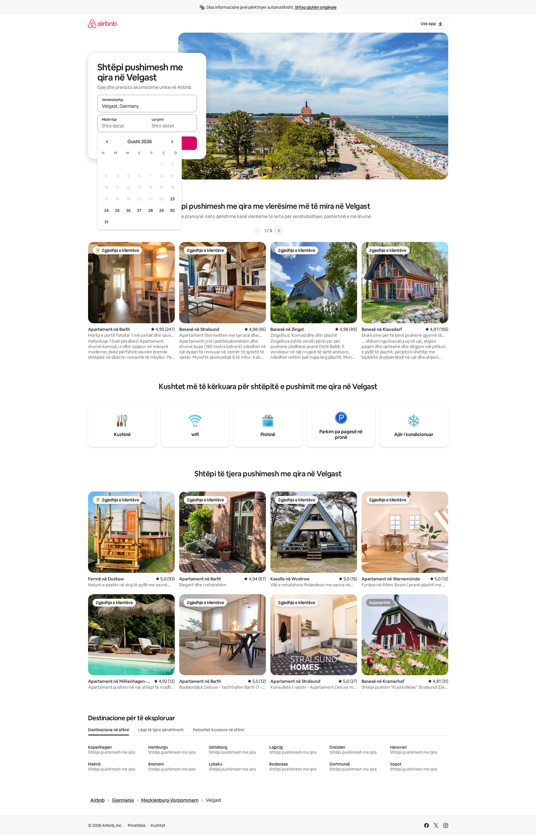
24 (106, 210)
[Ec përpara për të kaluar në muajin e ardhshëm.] (172, 141)
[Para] (278, 230)
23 (172, 198)
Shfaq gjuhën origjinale (316, 7)
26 (128, 210)
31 (106, 222)
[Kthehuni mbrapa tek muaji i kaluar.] (107, 141)
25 (117, 210)
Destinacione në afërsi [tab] (108, 729)
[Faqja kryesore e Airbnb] (102, 23)
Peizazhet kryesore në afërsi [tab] (218, 729)
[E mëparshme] (257, 230)
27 (139, 210)
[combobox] (147, 106)
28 (150, 210)
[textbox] (122, 125)
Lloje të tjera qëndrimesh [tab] (161, 729)
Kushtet (158, 825)
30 (172, 210)
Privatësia (136, 825)
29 (161, 210)
